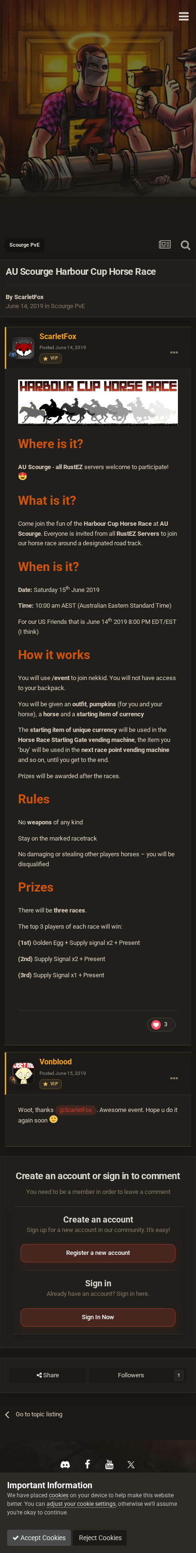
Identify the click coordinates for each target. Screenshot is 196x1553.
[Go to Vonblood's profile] (23, 1073)
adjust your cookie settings (81, 1504)
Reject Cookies (100, 1538)
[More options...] (174, 353)
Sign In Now (98, 1317)
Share (50, 1375)
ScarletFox (29, 297)
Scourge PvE (68, 306)
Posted (62, 347)
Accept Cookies (42, 1538)
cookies (59, 1495)
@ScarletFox (75, 1110)
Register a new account (98, 1252)
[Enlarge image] (98, 402)
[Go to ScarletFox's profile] (23, 348)
